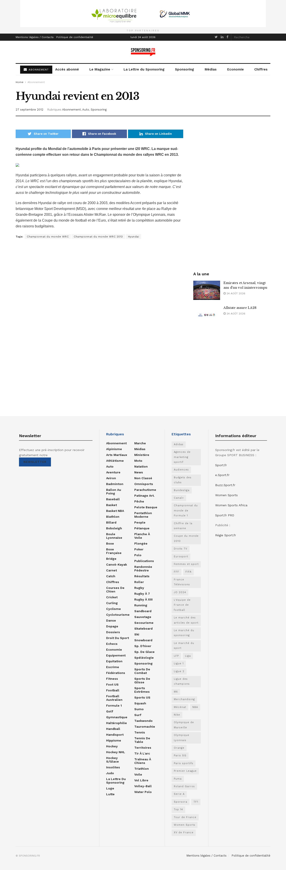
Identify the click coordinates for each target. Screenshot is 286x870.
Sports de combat (142, 671)
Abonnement (36, 82)
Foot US (112, 684)
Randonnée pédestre (143, 568)
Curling (112, 603)
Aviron (111, 478)
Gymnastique (116, 717)
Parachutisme (145, 490)
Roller (139, 582)
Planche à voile (142, 535)
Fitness (112, 678)
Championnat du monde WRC (48, 236)
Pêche (139, 501)
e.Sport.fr (222, 475)
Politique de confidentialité (74, 37)
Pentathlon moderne (143, 514)
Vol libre (141, 780)
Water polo (143, 792)
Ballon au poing (113, 491)
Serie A (179, 794)
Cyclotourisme (118, 614)
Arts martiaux (116, 455)
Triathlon (141, 768)
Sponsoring (184, 69)
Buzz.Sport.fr (225, 485)
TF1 (195, 801)
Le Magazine (99, 69)
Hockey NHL (115, 752)
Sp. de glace (144, 652)
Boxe (110, 543)
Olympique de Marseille (184, 725)
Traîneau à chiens (142, 761)
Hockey (112, 746)
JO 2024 (180, 592)
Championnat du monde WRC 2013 (98, 236)
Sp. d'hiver (142, 646)
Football (112, 690)
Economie (235, 69)
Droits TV (180, 548)
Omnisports (143, 484)
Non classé (143, 478)
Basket (111, 505)
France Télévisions (182, 582)
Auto (85, 109)
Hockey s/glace (112, 759)
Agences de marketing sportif (182, 457)
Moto (138, 460)
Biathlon (112, 516)
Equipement (116, 655)
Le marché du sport (184, 646)
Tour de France (185, 817)
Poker (138, 549)
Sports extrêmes (142, 689)
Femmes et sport (186, 564)
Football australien (114, 697)
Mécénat (180, 707)
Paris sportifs (183, 763)
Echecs (112, 644)
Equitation (114, 661)
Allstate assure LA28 (240, 308)
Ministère (141, 455)
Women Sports (184, 824)
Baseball (113, 499)
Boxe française (114, 551)
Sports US (142, 697)
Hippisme (113, 740)
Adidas (178, 444)
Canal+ (179, 497)
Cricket (112, 597)
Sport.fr (221, 465)
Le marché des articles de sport (186, 620)
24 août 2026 (235, 293)
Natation (141, 466)
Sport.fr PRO (224, 515)
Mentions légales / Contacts (35, 37)
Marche (140, 443)
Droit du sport (117, 638)
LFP (176, 655)
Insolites (113, 767)
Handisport (115, 734)
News (138, 472)
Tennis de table (142, 740)
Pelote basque (145, 507)
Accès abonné (67, 69)
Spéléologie (144, 657)
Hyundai (133, 236)
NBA (195, 707)
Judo (110, 773)
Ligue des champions (182, 681)
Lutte (110, 794)
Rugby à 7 (142, 593)
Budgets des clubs (182, 480)
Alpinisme (114, 449)
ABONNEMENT (38, 69)
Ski (136, 634)
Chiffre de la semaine (183, 526)
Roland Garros (184, 786)
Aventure (113, 472)
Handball (113, 729)
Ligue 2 (179, 671)
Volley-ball (143, 786)
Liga (188, 655)
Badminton (114, 484)
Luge (110, 788)
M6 (176, 691)
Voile (138, 774)
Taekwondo (143, 721)
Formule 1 (114, 705)
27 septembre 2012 (29, 109)
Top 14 (178, 809)
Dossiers (113, 632)
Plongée (140, 543)
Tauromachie (144, 726)
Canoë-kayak (116, 564)
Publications (144, 561)
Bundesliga (181, 490)
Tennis (139, 732)
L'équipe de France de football (182, 605)
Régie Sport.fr (225, 535)
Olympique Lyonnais (181, 738)
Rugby (139, 588)
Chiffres (260, 69)
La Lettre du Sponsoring (144, 69)
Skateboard (143, 628)
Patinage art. (144, 495)
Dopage (112, 626)
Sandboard (142, 611)
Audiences (181, 469)
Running (140, 605)
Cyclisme (113, 609)
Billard (111, 522)
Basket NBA (115, 511)
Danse (111, 620)
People (139, 522)
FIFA (188, 571)
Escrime (112, 667)
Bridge (111, 558)
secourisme (144, 622)
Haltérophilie (116, 723)
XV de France (183, 832)
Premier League (185, 771)
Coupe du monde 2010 (186, 538)
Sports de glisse (142, 680)
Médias (211, 69)
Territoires (142, 747)
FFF (176, 571)
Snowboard (143, 640)
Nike (177, 714)
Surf (137, 715)
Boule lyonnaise (114, 535)
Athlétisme (115, 460)
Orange (179, 747)
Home (19, 82)
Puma (178, 778)
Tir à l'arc (142, 753)
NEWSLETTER (34, 462)
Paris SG (180, 755)
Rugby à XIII (143, 599)
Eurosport (181, 556)
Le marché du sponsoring (184, 633)
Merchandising (184, 699)
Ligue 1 (179, 663)
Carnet (111, 570)
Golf (109, 711)
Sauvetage (142, 617)
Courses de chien (115, 589)
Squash (140, 703)
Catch (110, 576)
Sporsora (180, 801)
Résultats (141, 576)
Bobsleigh (114, 528)
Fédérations (115, 673)
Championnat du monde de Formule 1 (186, 510)
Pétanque (141, 528)
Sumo (139, 709)
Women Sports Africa (231, 505)
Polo (137, 555)
